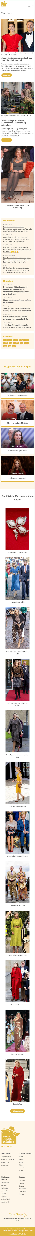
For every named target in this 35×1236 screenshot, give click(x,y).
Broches (21, 1186)
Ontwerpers (5, 1162)
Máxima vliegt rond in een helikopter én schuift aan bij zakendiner (13, 122)
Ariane (21, 1165)
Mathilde (16, 343)
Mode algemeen (6, 1157)
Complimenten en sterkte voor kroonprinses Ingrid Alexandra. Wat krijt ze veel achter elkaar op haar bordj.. (17, 229)
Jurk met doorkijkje (17, 602)
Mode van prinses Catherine (17, 395)
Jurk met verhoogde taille (17, 955)
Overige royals (26, 53)
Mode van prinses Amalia (17, 478)
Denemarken (7, 53)
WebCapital (22, 1234)
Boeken (22, 1218)
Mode (21, 343)
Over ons (28, 1218)
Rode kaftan (17, 1104)
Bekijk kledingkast (17, 1111)
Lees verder (6, 75)
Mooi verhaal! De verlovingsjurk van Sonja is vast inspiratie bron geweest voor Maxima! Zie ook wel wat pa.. (16, 270)
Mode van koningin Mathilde (17, 423)
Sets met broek (5, 1199)
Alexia (21, 1162)
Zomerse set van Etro (17, 906)
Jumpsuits (4, 1191)
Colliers (21, 1183)
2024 (5, 340)
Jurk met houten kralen (17, 807)
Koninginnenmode (16, 53)
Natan (5, 346)
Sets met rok (5, 1202)
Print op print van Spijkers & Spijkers (17, 704)
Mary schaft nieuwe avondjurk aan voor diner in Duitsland (16, 59)
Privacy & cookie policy (25, 1231)
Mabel (21, 1170)
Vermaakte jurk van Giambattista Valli (17, 653)
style (14, 346)
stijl (10, 346)
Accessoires (4, 1165)
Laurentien (22, 1168)
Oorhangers (22, 1191)
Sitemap (14, 1231)
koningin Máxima (24, 340)
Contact (17, 1220)
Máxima (6, 115)
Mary (10, 343)
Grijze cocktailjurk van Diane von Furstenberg (17, 207)
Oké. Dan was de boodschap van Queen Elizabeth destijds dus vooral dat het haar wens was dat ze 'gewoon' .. (17, 260)
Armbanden (22, 1189)
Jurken (3, 1194)
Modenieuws (12, 115)
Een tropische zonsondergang (17, 856)
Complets (4, 1185)
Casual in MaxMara (17, 1005)
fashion (15, 340)
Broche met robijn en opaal (17, 552)
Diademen (22, 1180)
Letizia (5, 343)
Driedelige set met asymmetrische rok (17, 756)
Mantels (3, 1196)
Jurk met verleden (17, 1054)
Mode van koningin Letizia (17, 451)
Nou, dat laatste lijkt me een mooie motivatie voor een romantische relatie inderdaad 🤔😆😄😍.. (17, 250)
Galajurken (4, 1188)
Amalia (10, 340)
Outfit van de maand (7, 1159)
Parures (21, 1194)
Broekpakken (5, 1182)
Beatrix (21, 1157)
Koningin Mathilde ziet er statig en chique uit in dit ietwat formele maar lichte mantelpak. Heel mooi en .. (16, 239)
